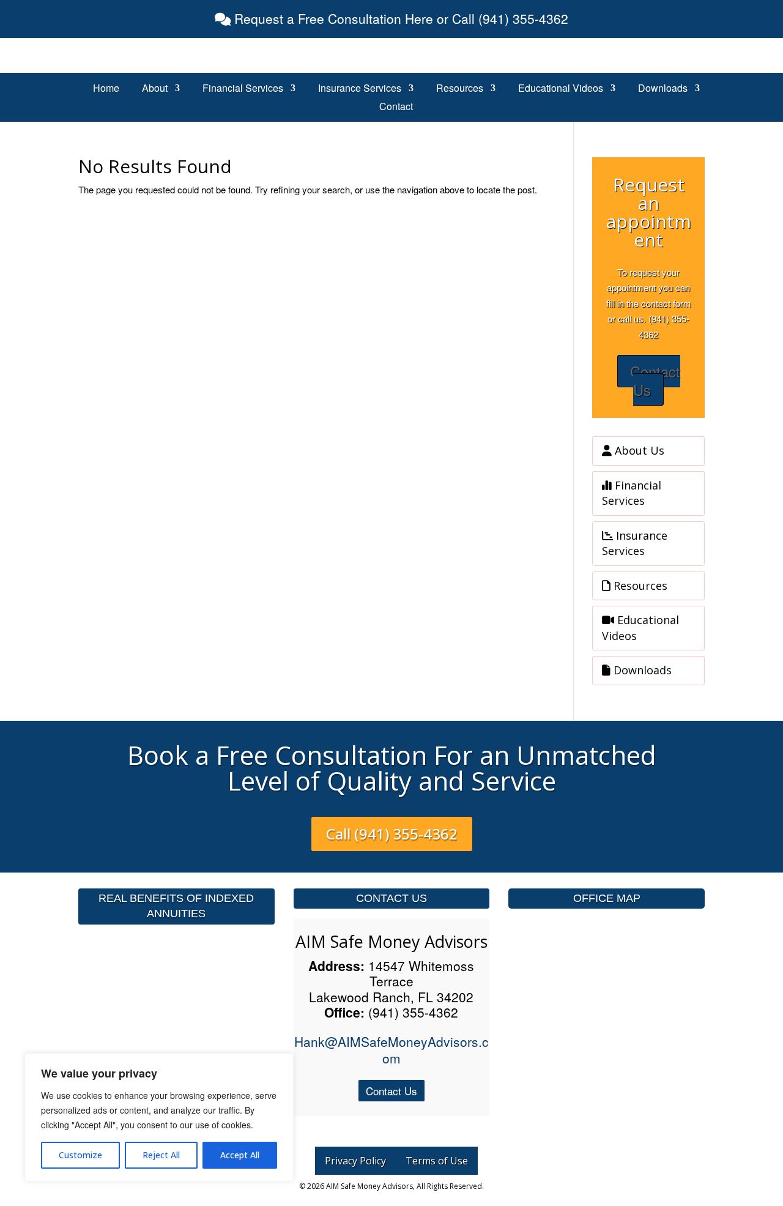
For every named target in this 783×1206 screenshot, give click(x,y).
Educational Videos (560, 89)
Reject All (161, 1155)
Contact (396, 107)
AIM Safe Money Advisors (391, 941)
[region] (159, 1117)
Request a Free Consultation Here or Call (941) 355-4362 (399, 18)
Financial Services (242, 89)
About (155, 89)
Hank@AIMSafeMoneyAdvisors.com (391, 1049)
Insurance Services (359, 89)
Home (106, 89)
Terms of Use (437, 1160)
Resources (459, 89)
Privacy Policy (355, 1160)
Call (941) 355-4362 (392, 834)
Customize (80, 1155)
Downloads (663, 89)
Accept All (239, 1155)
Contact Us (655, 380)
